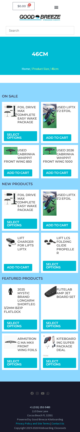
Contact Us (58, 423)
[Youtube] (43, 393)
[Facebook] (32, 393)
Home (26, 69)
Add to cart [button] (57, 138)
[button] (56, 7)
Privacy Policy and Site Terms (33, 423)
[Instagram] (37, 393)
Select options (14, 136)
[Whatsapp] (48, 393)
